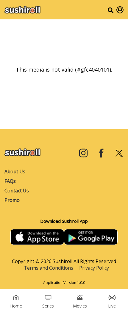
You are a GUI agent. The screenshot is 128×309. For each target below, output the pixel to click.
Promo (12, 200)
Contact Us (16, 190)
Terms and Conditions (48, 268)
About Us (14, 171)
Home (16, 306)
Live (112, 306)
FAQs (10, 181)
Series (48, 306)
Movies (80, 306)
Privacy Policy (94, 268)
